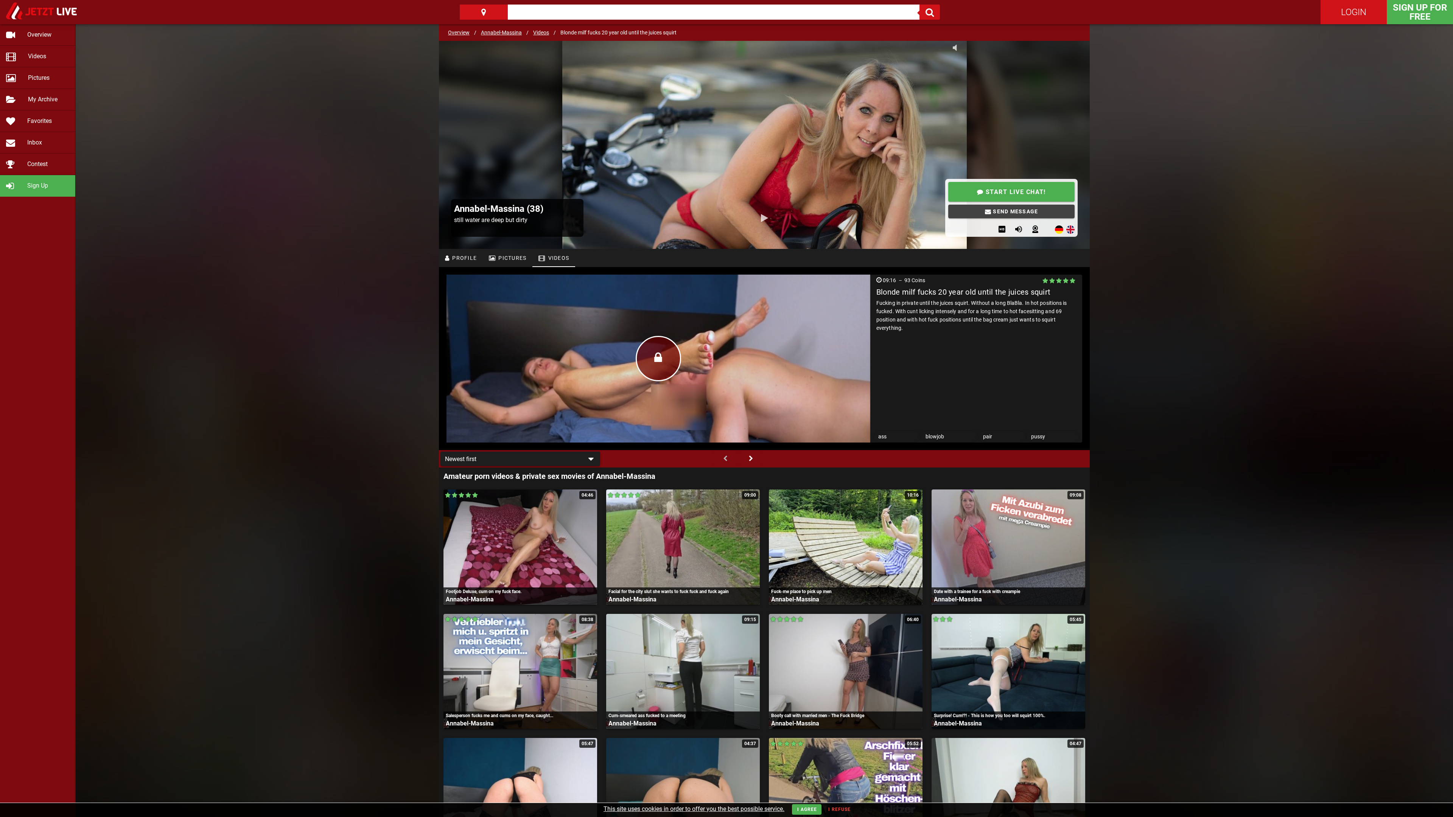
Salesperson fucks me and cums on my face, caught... (499, 715)
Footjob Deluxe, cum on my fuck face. (483, 591)
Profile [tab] (464, 258)
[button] (520, 459)
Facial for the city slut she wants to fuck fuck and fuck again (668, 591)
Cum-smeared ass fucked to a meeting (647, 715)
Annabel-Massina (501, 33)
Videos (541, 33)
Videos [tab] (557, 258)
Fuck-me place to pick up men (801, 591)
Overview (459, 33)
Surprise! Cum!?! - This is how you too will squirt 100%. (989, 715)
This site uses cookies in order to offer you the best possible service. (694, 808)
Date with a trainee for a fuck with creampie (977, 591)
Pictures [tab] (511, 258)
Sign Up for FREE (1420, 12)
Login (1353, 12)
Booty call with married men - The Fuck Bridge (817, 715)
